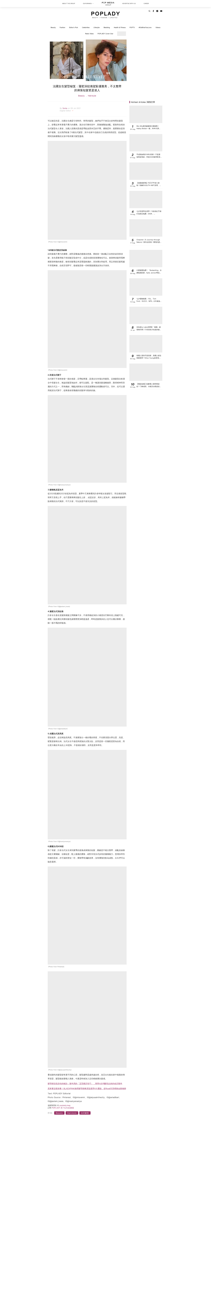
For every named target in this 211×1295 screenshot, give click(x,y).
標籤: (51, 1113)
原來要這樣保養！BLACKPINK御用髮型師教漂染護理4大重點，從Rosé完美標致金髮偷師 (87, 1088)
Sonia (65, 108)
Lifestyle (97, 27)
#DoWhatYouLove (145, 27)
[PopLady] (105, 15)
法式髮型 (85, 1113)
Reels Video (89, 34)
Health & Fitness (120, 27)
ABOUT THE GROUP (68, 3)
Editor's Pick (73, 27)
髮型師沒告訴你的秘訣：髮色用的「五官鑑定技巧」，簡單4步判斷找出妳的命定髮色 (85, 1083)
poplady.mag (65, 1105)
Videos (158, 27)
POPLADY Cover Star (105, 34)
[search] (149, 11)
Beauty (53, 27)
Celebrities (86, 27)
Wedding (107, 27)
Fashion (62, 27)
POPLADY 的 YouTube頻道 (63, 1108)
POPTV (132, 27)
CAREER (146, 3)
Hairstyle (91, 96)
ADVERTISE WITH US (129, 3)
